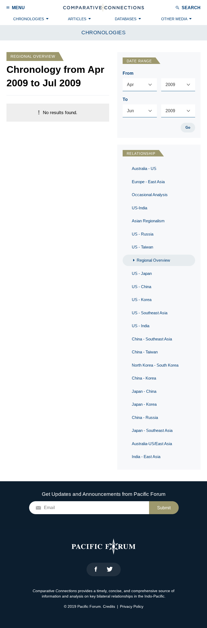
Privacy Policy (131, 606)
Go (187, 127)
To (125, 99)
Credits (109, 606)
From (128, 73)
